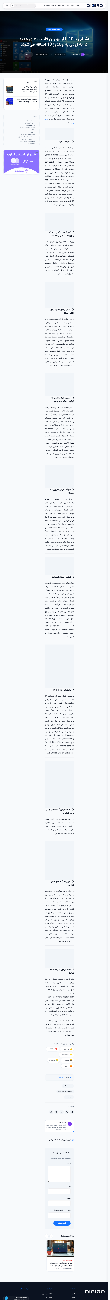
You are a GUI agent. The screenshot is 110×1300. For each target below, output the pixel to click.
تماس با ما (49, 1297)
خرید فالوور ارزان (30, 125)
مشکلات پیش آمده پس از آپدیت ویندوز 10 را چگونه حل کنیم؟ (27, 100)
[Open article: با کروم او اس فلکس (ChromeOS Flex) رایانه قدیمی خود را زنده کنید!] (9, 89)
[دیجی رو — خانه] (95, 6)
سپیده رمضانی (75, 54)
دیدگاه (68, 1163)
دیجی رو (77, 6)
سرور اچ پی (31, 132)
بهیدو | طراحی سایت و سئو (27, 141)
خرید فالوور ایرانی (29, 123)
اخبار (72, 6)
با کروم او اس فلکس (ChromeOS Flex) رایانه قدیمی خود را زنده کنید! (29, 89)
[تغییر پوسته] (16, 5)
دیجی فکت (54, 6)
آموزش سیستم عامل (54, 29)
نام (69, 1186)
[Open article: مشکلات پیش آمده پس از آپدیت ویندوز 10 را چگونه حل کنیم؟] (9, 101)
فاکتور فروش (31, 144)
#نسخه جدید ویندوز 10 (65, 1091)
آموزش (67, 6)
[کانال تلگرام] (20, 5)
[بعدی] (47, 1236)
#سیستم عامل (67, 1086)
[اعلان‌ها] (24, 5)
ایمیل (68, 1198)
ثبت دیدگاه (62, 1223)
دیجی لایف (61, 6)
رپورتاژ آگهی (46, 6)
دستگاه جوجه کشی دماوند (27, 134)
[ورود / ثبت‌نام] (12, 5)
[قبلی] (51, 1236)
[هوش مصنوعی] (29, 5)
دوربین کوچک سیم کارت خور (27, 128)
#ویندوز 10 (69, 1097)
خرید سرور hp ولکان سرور (27, 121)
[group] (59, 1256)
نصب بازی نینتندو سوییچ (28, 139)
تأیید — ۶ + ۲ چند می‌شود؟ (62, 1210)
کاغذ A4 (32, 130)
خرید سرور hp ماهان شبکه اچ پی (25, 137)
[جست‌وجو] (33, 5)
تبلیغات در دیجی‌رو (47, 1294)
